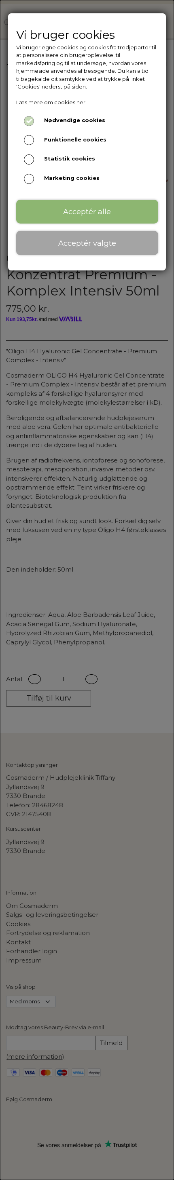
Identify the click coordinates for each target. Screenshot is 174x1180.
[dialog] (87, 590)
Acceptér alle (87, 211)
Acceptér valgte (87, 243)
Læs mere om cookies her (50, 102)
